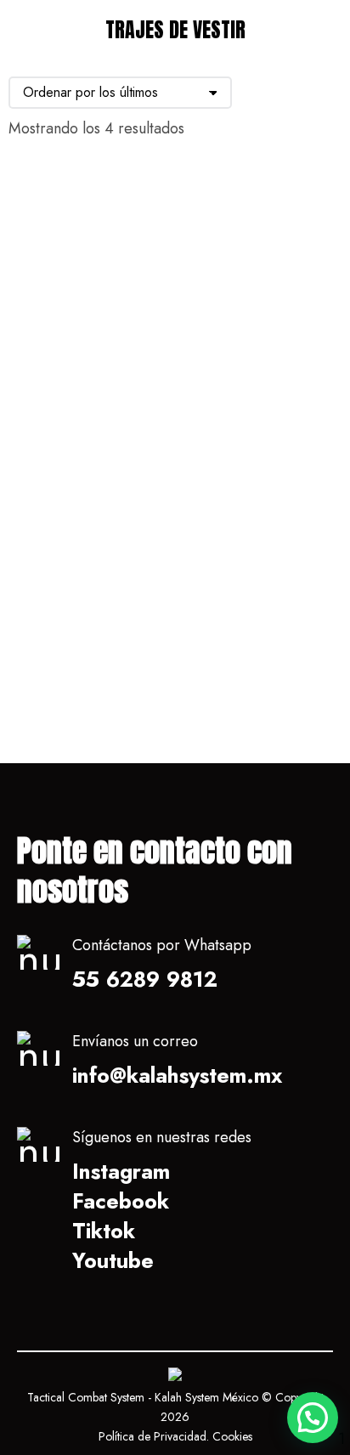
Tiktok (103, 1230)
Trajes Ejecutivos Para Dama (76, 667)
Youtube (113, 1260)
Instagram (121, 1171)
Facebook (120, 1201)
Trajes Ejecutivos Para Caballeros (251, 667)
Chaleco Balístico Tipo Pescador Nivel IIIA (76, 368)
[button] (312, 1417)
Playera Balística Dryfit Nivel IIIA (248, 357)
